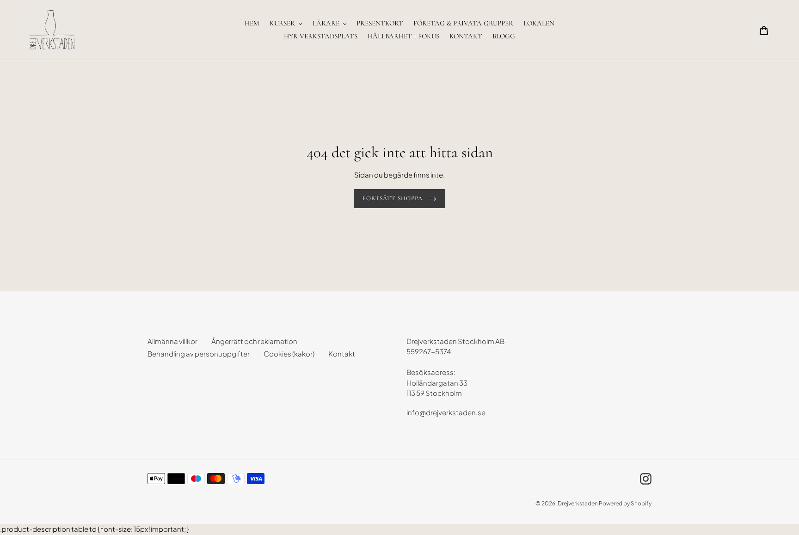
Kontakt (341, 353)
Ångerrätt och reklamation (254, 341)
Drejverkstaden (578, 503)
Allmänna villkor (172, 341)
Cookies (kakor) (289, 353)
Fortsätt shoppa (393, 198)
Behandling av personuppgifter (199, 353)
